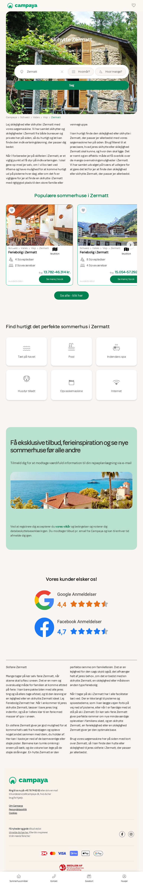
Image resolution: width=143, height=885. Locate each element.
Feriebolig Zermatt (18, 703)
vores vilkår (62, 527)
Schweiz (24, 117)
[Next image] (130, 245)
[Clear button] (62, 72)
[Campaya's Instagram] (131, 834)
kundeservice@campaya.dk (25, 794)
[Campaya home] (21, 5)
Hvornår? (84, 72)
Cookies (13, 813)
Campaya (11, 117)
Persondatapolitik (18, 809)
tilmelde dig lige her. (19, 832)
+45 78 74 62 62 (32, 790)
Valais (36, 117)
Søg (71, 85)
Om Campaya (16, 806)
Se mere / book (54, 279)
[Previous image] (12, 245)
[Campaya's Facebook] (122, 834)
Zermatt (56, 117)
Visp (45, 117)
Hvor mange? (113, 72)
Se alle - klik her (71, 295)
